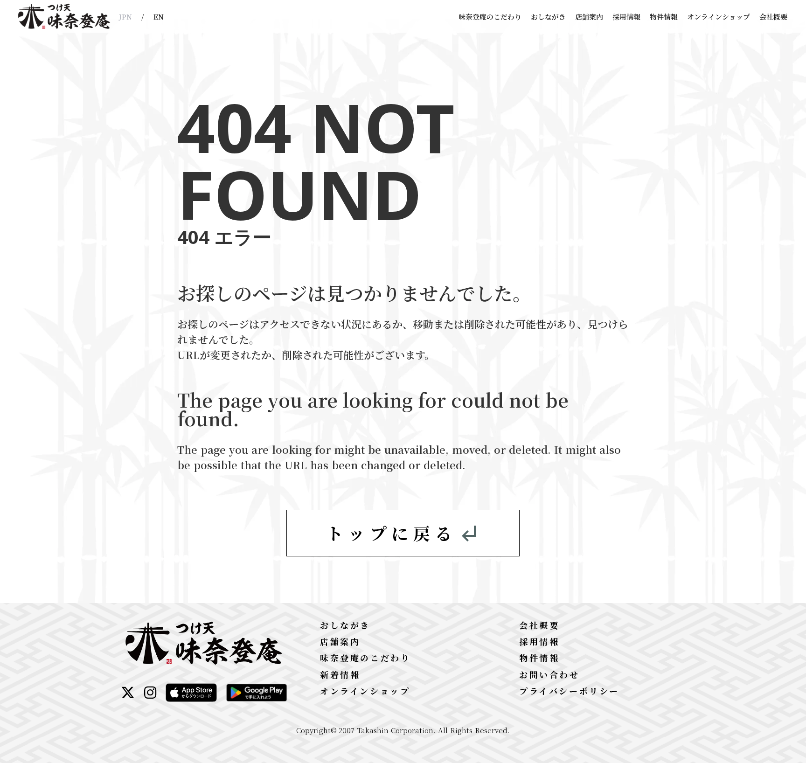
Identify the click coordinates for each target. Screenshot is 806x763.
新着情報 (340, 674)
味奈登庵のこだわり (490, 16)
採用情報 (626, 16)
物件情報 (664, 16)
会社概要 (773, 16)
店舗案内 (589, 16)
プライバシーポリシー (569, 691)
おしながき (548, 16)
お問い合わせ (549, 674)
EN (158, 16)
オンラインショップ (718, 16)
